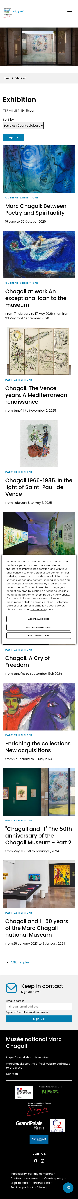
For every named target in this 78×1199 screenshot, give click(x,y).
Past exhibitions (19, 379)
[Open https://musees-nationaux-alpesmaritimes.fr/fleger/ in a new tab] (51, 1093)
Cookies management (26, 1178)
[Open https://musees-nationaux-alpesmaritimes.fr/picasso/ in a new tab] (39, 1110)
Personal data (41, 1183)
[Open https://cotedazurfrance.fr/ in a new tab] (39, 1140)
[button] (69, 13)
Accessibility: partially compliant (32, 1174)
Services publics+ (22, 1187)
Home (6, 78)
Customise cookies (38, 635)
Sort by (8, 119)
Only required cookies (38, 627)
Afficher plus (20, 962)
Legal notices (19, 1183)
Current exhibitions (22, 197)
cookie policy (38, 609)
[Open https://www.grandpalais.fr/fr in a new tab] (30, 1126)
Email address (15, 1001)
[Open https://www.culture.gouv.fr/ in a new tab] (24, 1093)
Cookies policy (53, 1178)
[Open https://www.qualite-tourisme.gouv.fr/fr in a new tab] (57, 1126)
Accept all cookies (38, 619)
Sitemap (42, 1187)
